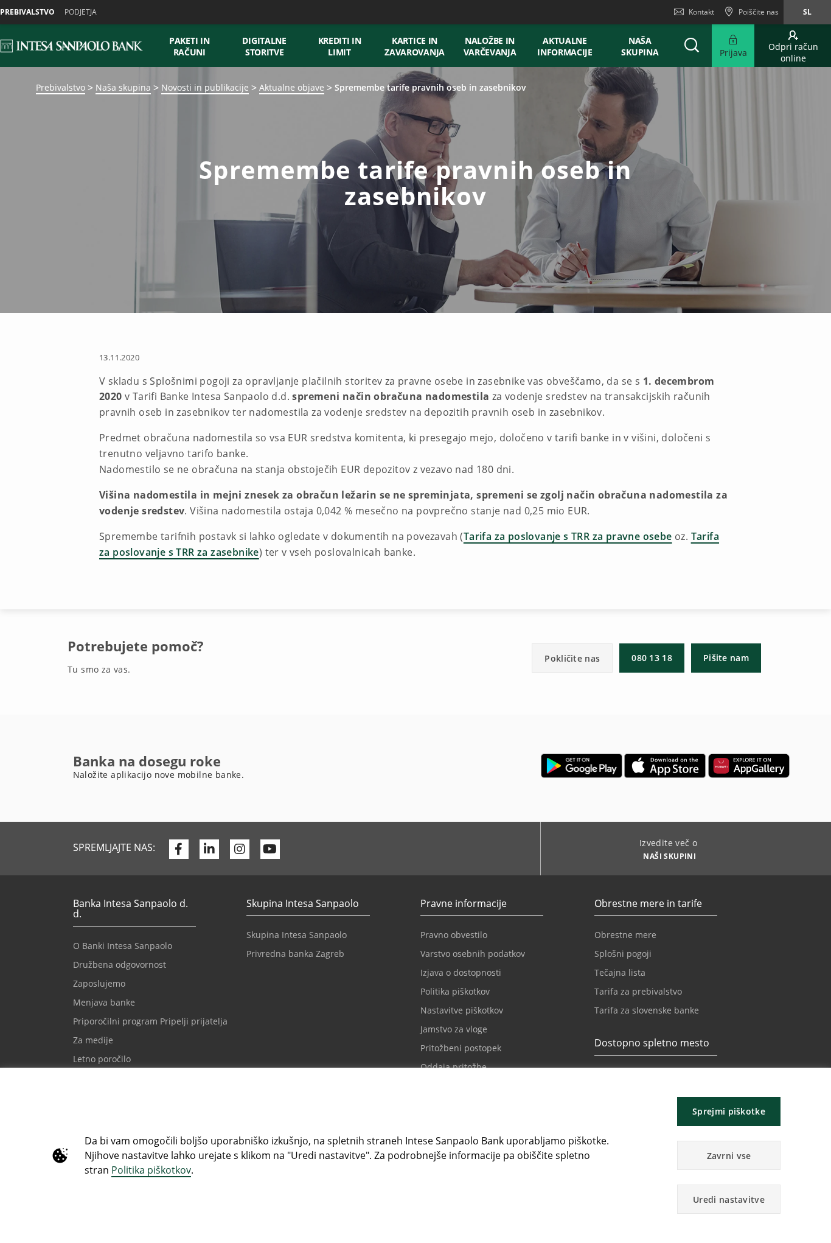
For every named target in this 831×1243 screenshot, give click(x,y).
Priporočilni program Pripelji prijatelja (150, 1021)
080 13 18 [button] (651, 658)
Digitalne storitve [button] (264, 46)
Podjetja (80, 12)
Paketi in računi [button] (189, 46)
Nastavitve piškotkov (461, 1010)
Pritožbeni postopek (460, 1048)
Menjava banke (104, 1002)
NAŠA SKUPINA (639, 46)
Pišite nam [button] (726, 658)
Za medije (93, 1040)
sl (807, 12)
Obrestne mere (625, 934)
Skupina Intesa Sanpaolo (296, 934)
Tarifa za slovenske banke (646, 1010)
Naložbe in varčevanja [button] (490, 46)
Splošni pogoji (623, 953)
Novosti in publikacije (205, 87)
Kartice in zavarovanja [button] (414, 46)
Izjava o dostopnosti (460, 972)
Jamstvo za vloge (453, 1029)
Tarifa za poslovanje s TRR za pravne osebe (568, 536)
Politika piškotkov (151, 1170)
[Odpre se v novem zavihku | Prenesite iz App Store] (665, 766)
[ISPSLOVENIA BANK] (72, 45)
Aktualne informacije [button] (565, 46)
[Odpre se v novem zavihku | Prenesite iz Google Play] (582, 766)
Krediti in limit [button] (339, 46)
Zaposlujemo (99, 983)
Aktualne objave (291, 87)
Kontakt (701, 12)
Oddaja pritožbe (453, 1067)
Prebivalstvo (60, 87)
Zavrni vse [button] (729, 1155)
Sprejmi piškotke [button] (728, 1111)
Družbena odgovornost (119, 964)
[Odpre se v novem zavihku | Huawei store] (748, 766)
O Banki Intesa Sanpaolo (122, 945)
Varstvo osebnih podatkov (472, 953)
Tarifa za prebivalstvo (638, 991)
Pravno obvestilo (453, 934)
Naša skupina (123, 87)
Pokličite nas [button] (572, 658)
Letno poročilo (102, 1059)
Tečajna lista (619, 972)
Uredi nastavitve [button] (729, 1199)
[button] (816, 1083)
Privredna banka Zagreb (295, 953)
